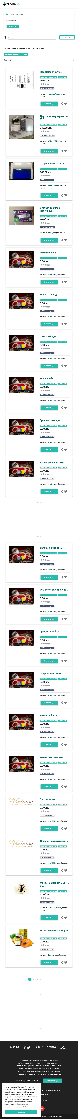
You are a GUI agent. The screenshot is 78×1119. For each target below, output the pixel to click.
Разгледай (50, 104)
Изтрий (67, 37)
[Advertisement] (39, 519)
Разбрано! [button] (21, 1112)
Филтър (11, 38)
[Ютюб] (42, 1108)
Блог (40, 1047)
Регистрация (53, 1081)
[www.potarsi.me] (11, 4)
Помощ (52, 1047)
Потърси (13, 26)
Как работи (27, 1048)
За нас (16, 1047)
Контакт (63, 1049)
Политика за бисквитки (52, 1090)
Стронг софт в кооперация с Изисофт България (45, 1116)
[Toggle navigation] (73, 4)
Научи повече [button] (29, 1107)
